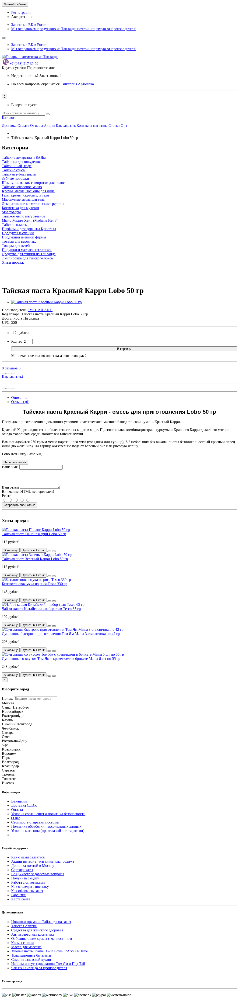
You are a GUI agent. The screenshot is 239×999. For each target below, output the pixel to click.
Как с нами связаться (28, 857)
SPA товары (11, 212)
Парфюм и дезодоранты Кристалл (29, 229)
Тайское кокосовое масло (22, 187)
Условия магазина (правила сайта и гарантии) (47, 831)
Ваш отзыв (10, 487)
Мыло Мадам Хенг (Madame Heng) (29, 220)
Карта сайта (20, 899)
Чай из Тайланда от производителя (39, 968)
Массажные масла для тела (23, 199)
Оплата (23, 125)
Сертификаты (22, 870)
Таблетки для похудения (21, 162)
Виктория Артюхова (77, 84)
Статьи (114, 125)
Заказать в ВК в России (30, 25)
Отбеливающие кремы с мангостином (41, 938)
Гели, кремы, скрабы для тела (25, 195)
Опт (124, 125)
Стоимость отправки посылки (35, 822)
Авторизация (21, 17)
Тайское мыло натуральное (23, 216)
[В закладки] (8, 373)
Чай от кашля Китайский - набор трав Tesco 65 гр (41, 609)
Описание (19, 398)
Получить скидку (25, 878)
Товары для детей (16, 246)
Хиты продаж (13, 262)
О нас (15, 818)
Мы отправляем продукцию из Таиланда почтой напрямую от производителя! (73, 29)
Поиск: (7, 698)
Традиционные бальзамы (31, 955)
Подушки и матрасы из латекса (27, 250)
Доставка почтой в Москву (32, 866)
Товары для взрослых (19, 241)
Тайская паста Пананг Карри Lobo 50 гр (34, 534)
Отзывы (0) (20, 402)
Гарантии (18, 895)
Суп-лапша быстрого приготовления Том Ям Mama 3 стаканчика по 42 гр (61, 634)
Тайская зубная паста (19, 174)
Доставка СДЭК (24, 805)
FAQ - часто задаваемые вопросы (37, 874)
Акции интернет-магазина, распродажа (42, 861)
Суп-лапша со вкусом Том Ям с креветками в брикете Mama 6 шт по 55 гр (61, 659)
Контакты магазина (92, 125)
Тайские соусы (13, 170)
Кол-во (16, 341)
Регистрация (21, 12)
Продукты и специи (18, 233)
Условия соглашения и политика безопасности (48, 814)
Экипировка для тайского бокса (27, 258)
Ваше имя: (10, 467)
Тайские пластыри (17, 225)
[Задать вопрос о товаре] (4, 373)
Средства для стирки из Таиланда (29, 254)
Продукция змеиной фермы (24, 237)
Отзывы (36, 125)
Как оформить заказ (27, 891)
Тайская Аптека (24, 926)
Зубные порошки (15, 178)
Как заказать (66, 125)
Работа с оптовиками (28, 882)
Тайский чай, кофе (17, 166)
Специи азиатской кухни (31, 959)
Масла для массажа (26, 947)
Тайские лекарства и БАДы (24, 157)
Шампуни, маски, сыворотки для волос (33, 183)
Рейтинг (8, 496)
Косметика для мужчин (20, 208)
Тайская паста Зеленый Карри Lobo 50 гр (35, 559)
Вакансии (19, 801)
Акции (49, 125)
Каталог (8, 118)
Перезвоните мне (41, 68)
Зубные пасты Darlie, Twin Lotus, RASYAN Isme (49, 951)
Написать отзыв (15, 462)
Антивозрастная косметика (32, 934)
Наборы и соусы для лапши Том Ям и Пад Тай (48, 964)
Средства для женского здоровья (37, 930)
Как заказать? (12, 377)
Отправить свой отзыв (19, 505)
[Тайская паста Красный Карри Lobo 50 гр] (46, 302)
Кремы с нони (22, 943)
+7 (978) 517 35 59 (24, 63)
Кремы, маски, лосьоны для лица (28, 191)
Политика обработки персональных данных (46, 826)
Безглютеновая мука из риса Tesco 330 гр (34, 584)
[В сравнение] (13, 373)
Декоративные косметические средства (33, 204)
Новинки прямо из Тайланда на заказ (41, 922)
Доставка (9, 125)
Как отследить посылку (30, 887)
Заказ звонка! (36, 76)
